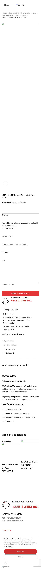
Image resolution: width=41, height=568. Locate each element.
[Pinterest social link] (8, 1)
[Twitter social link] (5, 1)
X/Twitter (5, 215)
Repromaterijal (25, 13)
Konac (34, 13)
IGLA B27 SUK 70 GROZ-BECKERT (29, 465)
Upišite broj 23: (8, 285)
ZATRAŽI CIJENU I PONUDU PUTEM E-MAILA (19, 211)
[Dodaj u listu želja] (4, 460)
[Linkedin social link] (10, 1)
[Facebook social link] (3, 1)
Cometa (24, 15)
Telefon (5, 252)
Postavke (20, 556)
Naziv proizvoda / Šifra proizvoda (14, 244)
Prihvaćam (20, 551)
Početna (4, 13)
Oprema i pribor (14, 13)
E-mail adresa (7, 236)
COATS (17, 15)
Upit (3, 260)
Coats (12, 326)
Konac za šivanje (7, 15)
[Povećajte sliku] (5, 183)
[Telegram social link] (13, 1)
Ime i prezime (7, 229)
